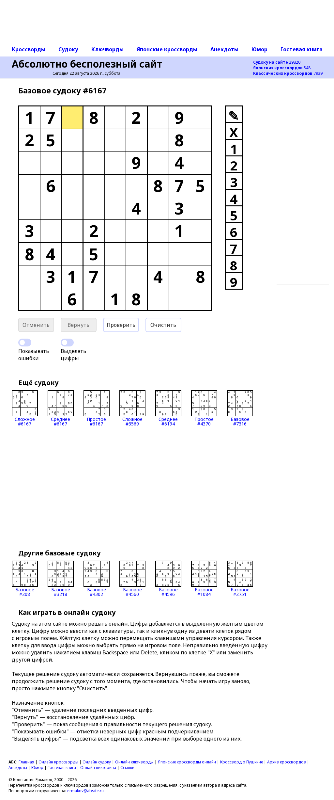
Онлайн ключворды (134, 762)
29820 (276, 62)
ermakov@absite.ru (85, 790)
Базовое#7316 (240, 421)
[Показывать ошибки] (24, 342)
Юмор (259, 49)
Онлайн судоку (97, 762)
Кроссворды (28, 49)
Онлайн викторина (98, 767)
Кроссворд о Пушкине (241, 762)
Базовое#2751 (240, 591)
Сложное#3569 (132, 421)
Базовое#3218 (60, 591)
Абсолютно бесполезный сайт (87, 64)
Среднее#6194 (168, 421)
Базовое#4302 (96, 591)
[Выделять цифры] (67, 342)
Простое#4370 (204, 421)
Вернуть (78, 324)
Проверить (121, 324)
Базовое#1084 (204, 591)
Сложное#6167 (25, 421)
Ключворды (107, 49)
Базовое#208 (24, 591)
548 (282, 68)
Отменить (36, 324)
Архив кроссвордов (286, 762)
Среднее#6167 (60, 421)
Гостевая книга (302, 49)
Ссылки (127, 767)
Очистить (163, 324)
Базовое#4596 (168, 591)
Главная (26, 762)
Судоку (68, 49)
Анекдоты (224, 49)
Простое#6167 (96, 421)
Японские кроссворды (167, 49)
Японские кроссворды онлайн (187, 762)
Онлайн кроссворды (58, 762)
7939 (288, 73)
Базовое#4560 (132, 591)
